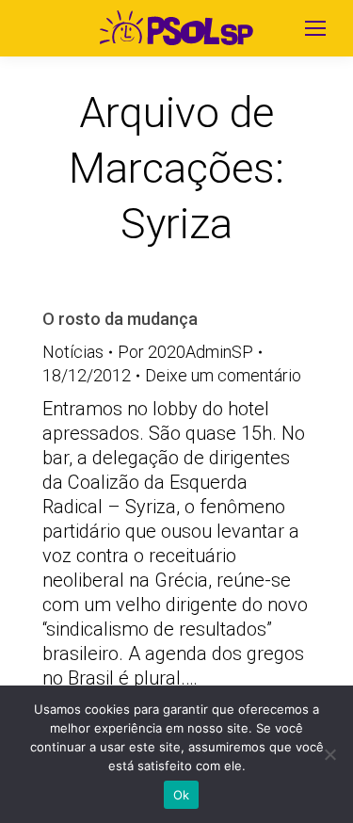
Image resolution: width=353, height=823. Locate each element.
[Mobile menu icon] (315, 28)
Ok (181, 794)
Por (185, 352)
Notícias (73, 352)
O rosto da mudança (120, 319)
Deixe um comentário (223, 375)
